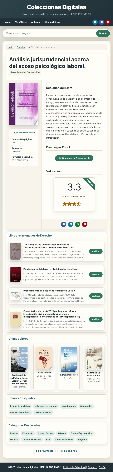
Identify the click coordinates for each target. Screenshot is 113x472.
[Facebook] (101, 22)
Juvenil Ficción (45, 433)
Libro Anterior (45, 450)
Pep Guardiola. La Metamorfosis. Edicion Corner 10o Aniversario (19, 379)
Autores (35, 22)
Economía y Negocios (81, 433)
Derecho (21, 47)
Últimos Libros (52, 22)
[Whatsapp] (77, 224)
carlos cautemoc (43, 412)
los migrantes (69, 406)
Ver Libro (96, 251)
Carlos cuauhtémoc (20, 412)
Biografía (82, 439)
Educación (27, 433)
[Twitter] (95, 22)
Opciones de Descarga (74, 158)
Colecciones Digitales (56, 7)
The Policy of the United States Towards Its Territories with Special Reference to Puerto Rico (49, 246)
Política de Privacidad (74, 467)
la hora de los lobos (20, 406)
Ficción (14, 433)
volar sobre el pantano (46, 406)
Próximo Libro (67, 450)
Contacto (92, 467)
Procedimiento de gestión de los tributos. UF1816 (49, 290)
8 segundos (86, 406)
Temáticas (20, 22)
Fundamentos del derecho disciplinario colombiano (50, 269)
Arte (48, 439)
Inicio (7, 22)
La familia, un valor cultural (93, 374)
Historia (14, 439)
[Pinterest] (108, 22)
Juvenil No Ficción (32, 439)
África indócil (44, 372)
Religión (62, 433)
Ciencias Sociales (64, 439)
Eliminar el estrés (69, 374)
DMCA (102, 467)
